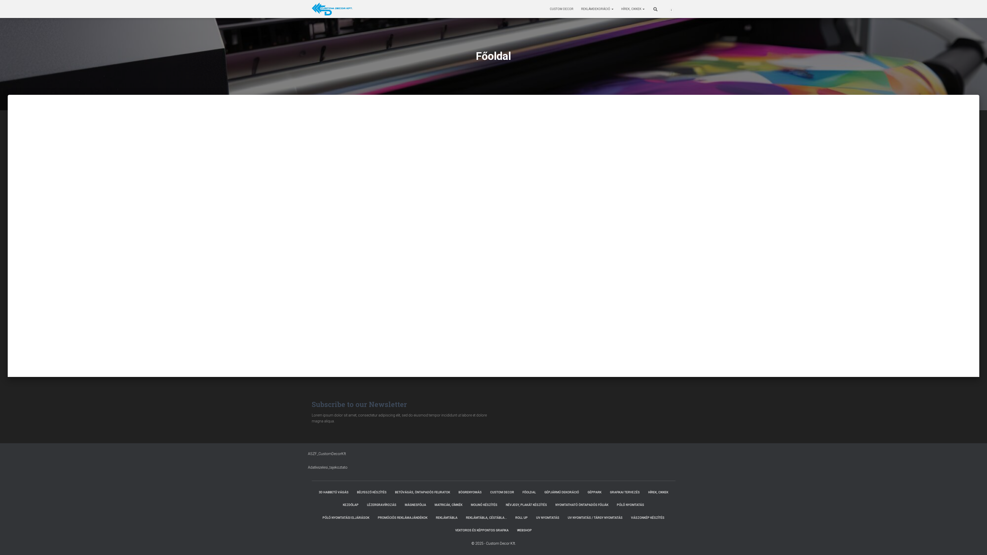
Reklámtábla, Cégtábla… (486, 518)
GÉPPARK (594, 492)
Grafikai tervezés (625, 492)
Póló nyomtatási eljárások (346, 518)
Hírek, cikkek (631, 9)
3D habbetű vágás (334, 492)
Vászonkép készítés (647, 518)
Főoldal (529, 492)
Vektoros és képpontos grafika (482, 530)
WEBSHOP (524, 530)
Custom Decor (561, 9)
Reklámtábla (447, 518)
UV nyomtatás (547, 518)
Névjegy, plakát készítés (526, 505)
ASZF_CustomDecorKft (327, 454)
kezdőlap (351, 505)
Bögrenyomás (470, 492)
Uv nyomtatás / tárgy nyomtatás (595, 518)
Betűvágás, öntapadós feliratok (422, 492)
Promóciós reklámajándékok (402, 518)
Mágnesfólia (415, 505)
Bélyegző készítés (372, 492)
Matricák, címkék (448, 505)
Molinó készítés (484, 505)
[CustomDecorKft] (332, 9)
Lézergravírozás (381, 505)
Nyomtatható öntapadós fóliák (581, 505)
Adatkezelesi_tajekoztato (328, 467)
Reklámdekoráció (596, 9)
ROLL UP (521, 518)
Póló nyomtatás (630, 505)
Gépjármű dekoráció (561, 492)
